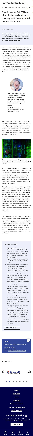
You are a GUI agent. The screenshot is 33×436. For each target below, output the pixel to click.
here (22, 227)
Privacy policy (16, 400)
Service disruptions (16, 410)
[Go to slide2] (13, 381)
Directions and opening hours (17, 407)
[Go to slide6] (26, 381)
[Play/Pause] (6, 381)
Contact (16, 390)
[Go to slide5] (23, 381)
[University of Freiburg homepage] (13, 3)
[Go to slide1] (9, 381)
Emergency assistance (16, 404)
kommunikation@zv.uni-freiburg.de (17, 350)
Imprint (17, 397)
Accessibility (16, 393)
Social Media (16, 425)
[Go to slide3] (16, 381)
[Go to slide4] (20, 381)
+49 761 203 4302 (11, 349)
